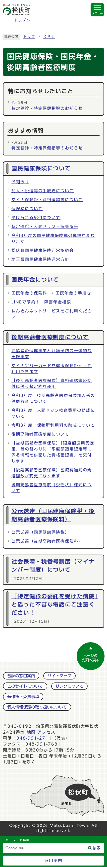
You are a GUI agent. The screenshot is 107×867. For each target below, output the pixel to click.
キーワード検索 (17, 839)
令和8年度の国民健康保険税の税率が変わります (53, 238)
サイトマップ (59, 676)
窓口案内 (53, 861)
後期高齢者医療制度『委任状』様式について (51, 488)
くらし (49, 36)
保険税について (27, 209)
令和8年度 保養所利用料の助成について (53, 425)
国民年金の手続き (73, 293)
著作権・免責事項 (23, 697)
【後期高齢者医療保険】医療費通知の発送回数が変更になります (51, 473)
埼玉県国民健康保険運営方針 (40, 259)
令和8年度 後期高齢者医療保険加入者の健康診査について (53, 398)
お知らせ (20, 182)
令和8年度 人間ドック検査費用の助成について (53, 413)
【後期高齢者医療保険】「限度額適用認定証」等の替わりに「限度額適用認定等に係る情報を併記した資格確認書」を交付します (52, 452)
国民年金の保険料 (29, 293)
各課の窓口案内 (21, 676)
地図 (31, 732)
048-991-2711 (34, 738)
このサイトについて (25, 686)
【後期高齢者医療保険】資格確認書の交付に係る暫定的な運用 (51, 383)
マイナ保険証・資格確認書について (47, 200)
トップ (29, 36)
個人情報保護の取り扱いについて (37, 707)
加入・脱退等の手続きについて (42, 191)
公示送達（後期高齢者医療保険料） (47, 541)
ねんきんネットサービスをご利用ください (51, 314)
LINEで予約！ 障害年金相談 (41, 302)
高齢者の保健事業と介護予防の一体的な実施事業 (51, 354)
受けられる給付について (35, 218)
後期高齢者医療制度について (40, 434)
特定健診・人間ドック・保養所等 (44, 226)
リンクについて (69, 686)
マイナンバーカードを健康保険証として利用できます (51, 369)
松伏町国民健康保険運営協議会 (42, 250)
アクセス (46, 732)
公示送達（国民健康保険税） (40, 532)
